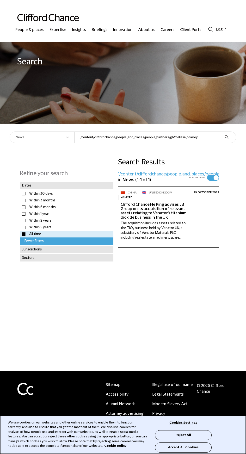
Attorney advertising (124, 413)
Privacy (158, 413)
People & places (29, 30)
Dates (26, 185)
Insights (79, 30)
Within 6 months (42, 207)
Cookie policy (115, 446)
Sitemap (113, 385)
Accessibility (117, 394)
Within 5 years (40, 227)
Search (210, 29)
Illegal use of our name (172, 385)
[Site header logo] (113, 17)
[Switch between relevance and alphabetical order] (213, 178)
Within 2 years (40, 221)
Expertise (57, 30)
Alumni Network (120, 404)
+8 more (126, 197)
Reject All (183, 435)
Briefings (99, 30)
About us (146, 30)
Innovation (122, 30)
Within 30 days (41, 194)
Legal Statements (168, 394)
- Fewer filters (33, 241)
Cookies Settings (183, 423)
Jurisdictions (32, 249)
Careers (167, 30)
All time (35, 234)
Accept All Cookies (183, 447)
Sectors (28, 258)
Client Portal (191, 30)
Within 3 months (42, 200)
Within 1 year (39, 214)
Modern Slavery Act (170, 404)
